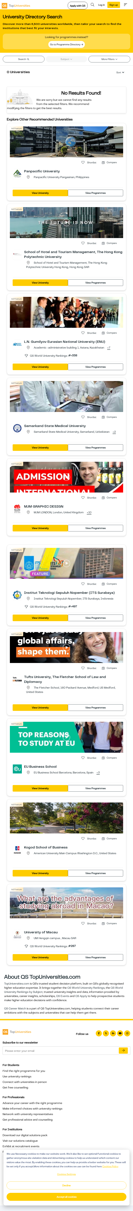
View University (40, 192)
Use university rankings (17, 1076)
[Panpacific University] (17, 173)
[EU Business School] (17, 769)
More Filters (108, 59)
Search (22, 59)
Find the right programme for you (24, 1071)
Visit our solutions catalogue (20, 1141)
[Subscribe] (123, 1050)
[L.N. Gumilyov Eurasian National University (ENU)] (17, 344)
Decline (66, 1185)
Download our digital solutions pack (25, 1135)
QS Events (62, 996)
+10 (89, 512)
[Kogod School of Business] (17, 849)
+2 (114, 432)
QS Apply (81, 996)
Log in (101, 4)
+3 (98, 773)
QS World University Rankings (86, 988)
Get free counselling (15, 1087)
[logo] (16, 5)
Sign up (113, 4)
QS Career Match (15, 1008)
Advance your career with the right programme (32, 1103)
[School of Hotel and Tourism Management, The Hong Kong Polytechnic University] (17, 254)
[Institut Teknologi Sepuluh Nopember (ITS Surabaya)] (17, 595)
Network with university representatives (28, 1114)
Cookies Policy (110, 1166)
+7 (108, 348)
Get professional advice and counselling (28, 1119)
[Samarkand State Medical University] (17, 428)
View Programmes (95, 192)
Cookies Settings (66, 1174)
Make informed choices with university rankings (32, 1108)
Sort (118, 72)
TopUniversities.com (16, 983)
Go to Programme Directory (65, 44)
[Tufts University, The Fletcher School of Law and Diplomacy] (17, 679)
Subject (65, 59)
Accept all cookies (67, 1196)
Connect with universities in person (25, 1082)
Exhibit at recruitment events (21, 1146)
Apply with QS (77, 5)
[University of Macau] (17, 934)
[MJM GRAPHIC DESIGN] (17, 508)
